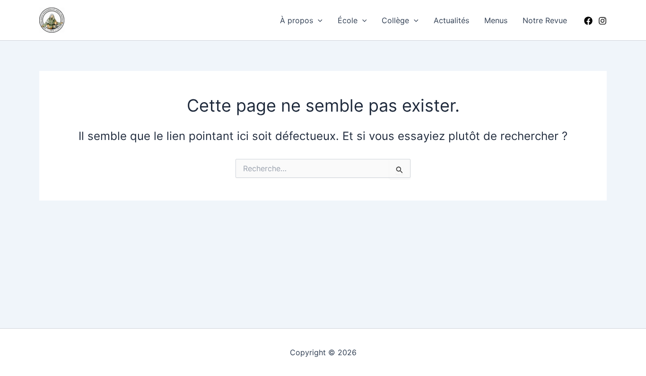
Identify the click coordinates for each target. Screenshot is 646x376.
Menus (495, 20)
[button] (318, 20)
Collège (395, 20)
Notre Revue (545, 20)
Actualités (451, 20)
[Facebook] (588, 21)
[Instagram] (602, 21)
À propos (296, 20)
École (348, 20)
